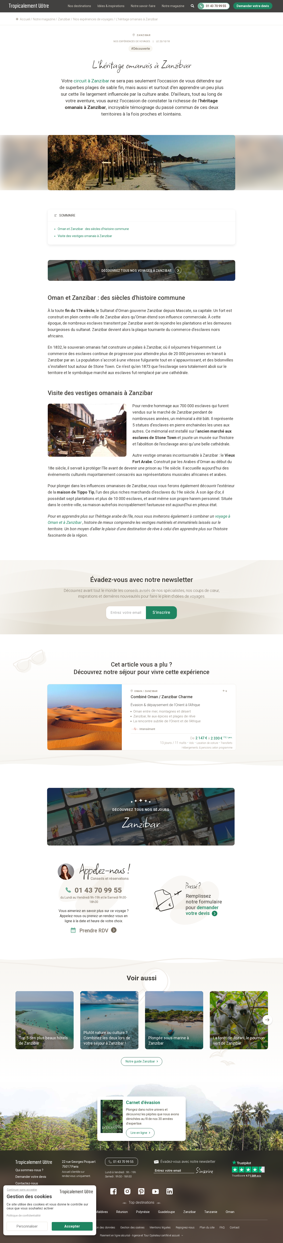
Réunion (122, 1212)
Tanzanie (210, 1212)
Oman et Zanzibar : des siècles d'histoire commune (93, 229)
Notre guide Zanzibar (140, 1061)
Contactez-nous (26, 1183)
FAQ (222, 1227)
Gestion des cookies (132, 1227)
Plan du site (207, 1227)
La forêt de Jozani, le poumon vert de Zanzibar (239, 1040)
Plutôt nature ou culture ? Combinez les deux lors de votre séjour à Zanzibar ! (107, 1037)
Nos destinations (79, 6)
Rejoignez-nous (185, 1227)
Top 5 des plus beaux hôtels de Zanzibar (43, 1040)
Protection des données (101, 1227)
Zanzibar (144, 35)
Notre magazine (173, 6)
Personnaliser (27, 1226)
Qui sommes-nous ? (29, 1170)
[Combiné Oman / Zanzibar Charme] (84, 717)
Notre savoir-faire (143, 6)
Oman (230, 1212)
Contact (234, 1227)
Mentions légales (160, 1227)
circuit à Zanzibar (91, 81)
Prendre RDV (94, 931)
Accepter (72, 1226)
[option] (44, 1020)
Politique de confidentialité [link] (23, 1215)
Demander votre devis (30, 1176)
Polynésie (143, 1212)
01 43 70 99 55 (98, 890)
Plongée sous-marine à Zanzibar (168, 1040)
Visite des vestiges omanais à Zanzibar (85, 236)
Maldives (102, 1212)
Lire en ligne (139, 1133)
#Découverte (140, 48)
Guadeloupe (166, 1212)
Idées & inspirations (111, 6)
